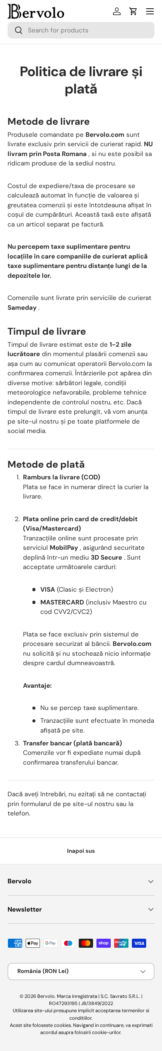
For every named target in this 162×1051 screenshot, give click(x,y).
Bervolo (46, 996)
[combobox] (81, 30)
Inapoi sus (81, 851)
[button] (133, 11)
